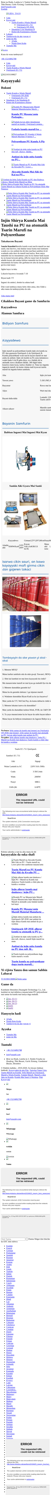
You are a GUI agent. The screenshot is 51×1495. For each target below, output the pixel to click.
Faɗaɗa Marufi (27, 1075)
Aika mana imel (7, 296)
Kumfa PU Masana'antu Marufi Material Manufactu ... (28, 910)
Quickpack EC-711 (25, 25)
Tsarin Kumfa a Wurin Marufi (24, 22)
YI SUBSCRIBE (8, 979)
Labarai (9, 34)
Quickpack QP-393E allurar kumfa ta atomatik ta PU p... (27, 930)
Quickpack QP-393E (25, 27)
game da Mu (11, 39)
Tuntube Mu (11, 46)
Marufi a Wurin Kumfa (10, 1075)
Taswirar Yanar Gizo (38, 1070)
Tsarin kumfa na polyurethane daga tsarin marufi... (28, 963)
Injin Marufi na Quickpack (33, 1073)
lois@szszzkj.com (8, 7)
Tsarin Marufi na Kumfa (11, 1073)
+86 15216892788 (8, 59)
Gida (8, 18)
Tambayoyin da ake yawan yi (18, 36)
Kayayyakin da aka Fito (19, 1070)
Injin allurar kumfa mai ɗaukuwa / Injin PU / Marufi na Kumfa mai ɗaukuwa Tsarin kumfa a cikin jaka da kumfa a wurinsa (24, 739)
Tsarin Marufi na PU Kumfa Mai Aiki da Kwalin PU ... (27, 871)
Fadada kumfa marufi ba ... (27, 129)
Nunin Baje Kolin (19, 43)
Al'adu (14, 41)
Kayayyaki (10, 20)
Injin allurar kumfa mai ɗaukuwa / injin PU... (24, 890)
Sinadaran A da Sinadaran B (23, 29)
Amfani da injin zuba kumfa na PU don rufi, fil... (27, 947)
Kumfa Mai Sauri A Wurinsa (26, 1077)
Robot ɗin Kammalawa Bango (24, 32)
